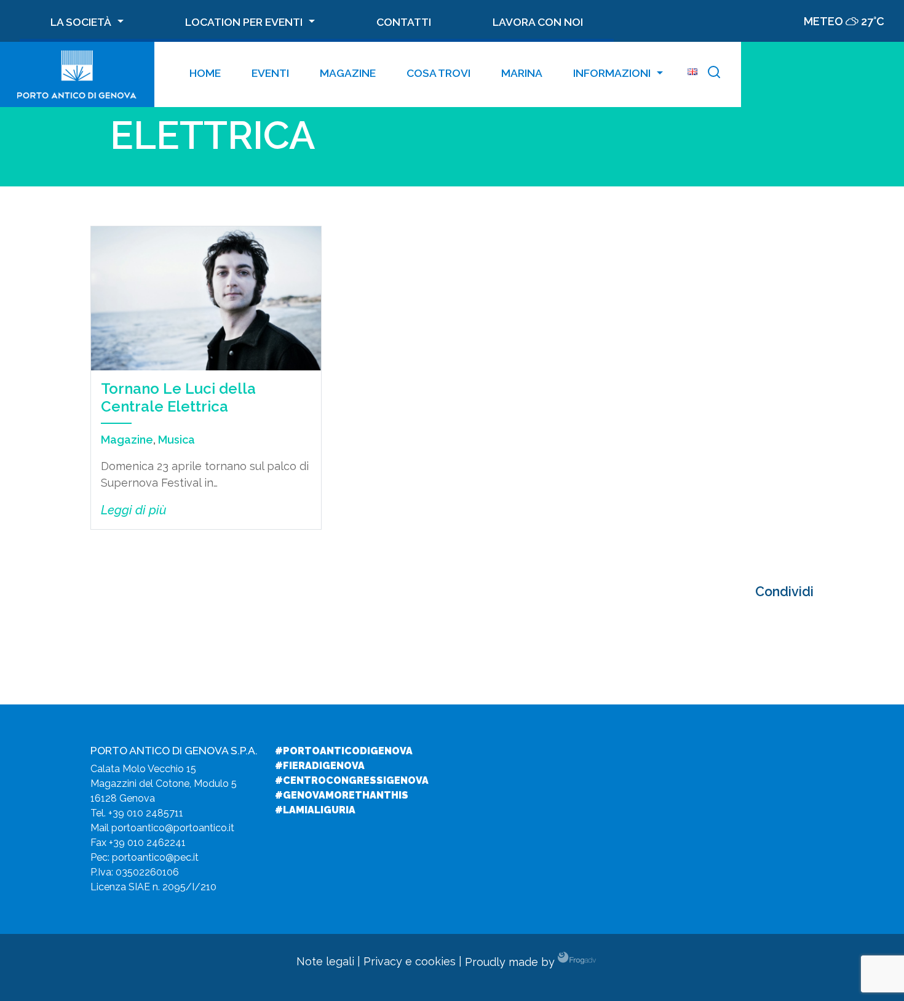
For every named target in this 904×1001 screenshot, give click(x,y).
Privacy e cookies (409, 961)
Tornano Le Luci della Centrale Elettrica (178, 397)
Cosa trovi (438, 72)
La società (80, 21)
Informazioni (612, 72)
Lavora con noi (538, 21)
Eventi (270, 72)
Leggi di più (134, 510)
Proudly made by (511, 961)
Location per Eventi (244, 21)
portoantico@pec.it (155, 857)
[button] (714, 74)
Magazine (348, 72)
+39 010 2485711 (145, 813)
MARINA (521, 72)
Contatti (403, 21)
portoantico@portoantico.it (172, 828)
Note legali (325, 961)
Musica (176, 439)
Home (205, 72)
